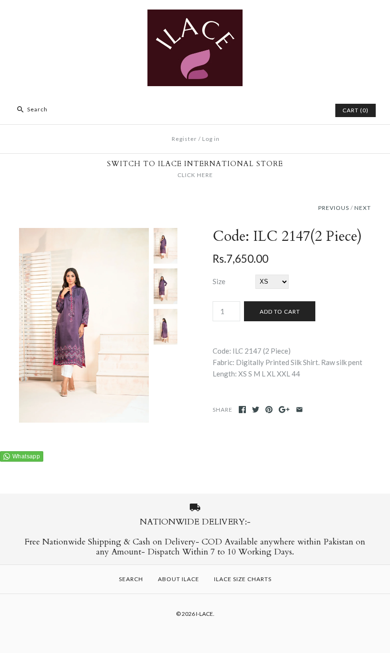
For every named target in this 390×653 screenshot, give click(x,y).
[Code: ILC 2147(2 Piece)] (84, 233)
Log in (211, 138)
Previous (333, 207)
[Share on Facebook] (242, 409)
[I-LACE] (195, 15)
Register (184, 138)
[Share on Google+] (284, 409)
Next (362, 207)
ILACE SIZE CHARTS (243, 579)
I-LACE (204, 613)
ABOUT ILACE (178, 579)
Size (219, 281)
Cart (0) (355, 110)
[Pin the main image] (269, 409)
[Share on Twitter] (255, 409)
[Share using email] (299, 409)
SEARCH (131, 579)
